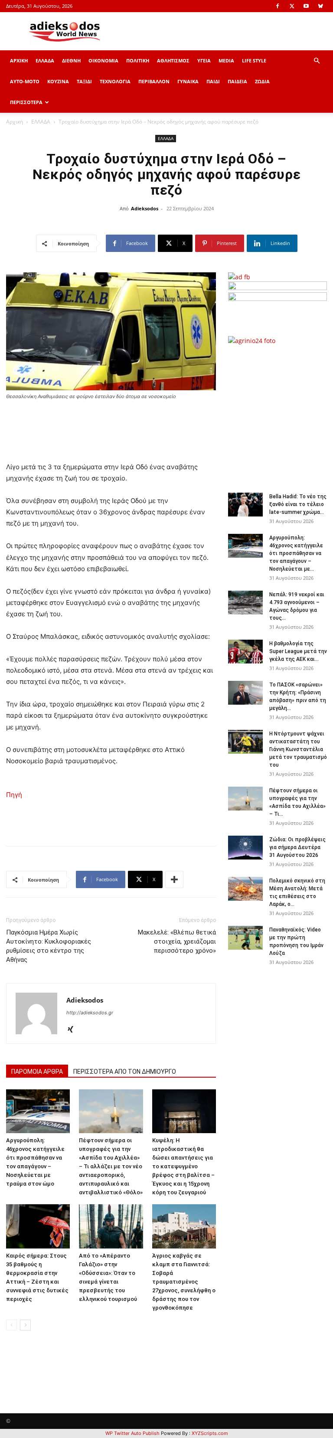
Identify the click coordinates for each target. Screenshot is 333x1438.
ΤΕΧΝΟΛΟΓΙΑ (115, 81)
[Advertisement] (280, 414)
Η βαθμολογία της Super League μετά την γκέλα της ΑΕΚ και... (298, 651)
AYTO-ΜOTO (24, 81)
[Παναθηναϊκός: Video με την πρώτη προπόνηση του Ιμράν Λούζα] (245, 938)
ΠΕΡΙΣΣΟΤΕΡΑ (26, 102)
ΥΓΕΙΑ (204, 60)
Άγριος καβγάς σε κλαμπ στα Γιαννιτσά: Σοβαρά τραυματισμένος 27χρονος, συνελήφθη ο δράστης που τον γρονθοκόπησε (183, 1281)
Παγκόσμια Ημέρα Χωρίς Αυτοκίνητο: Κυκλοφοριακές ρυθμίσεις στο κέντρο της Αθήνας (48, 946)
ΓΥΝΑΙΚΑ (188, 81)
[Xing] (73, 1030)
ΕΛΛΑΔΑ (45, 60)
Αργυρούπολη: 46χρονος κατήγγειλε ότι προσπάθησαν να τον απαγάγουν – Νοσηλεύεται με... (296, 553)
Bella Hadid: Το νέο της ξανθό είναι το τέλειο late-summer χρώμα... (297, 504)
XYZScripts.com (210, 1433)
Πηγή (14, 795)
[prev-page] (11, 1325)
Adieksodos (144, 208)
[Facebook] (277, 6)
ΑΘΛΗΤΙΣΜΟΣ (173, 60)
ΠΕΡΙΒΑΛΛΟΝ (154, 81)
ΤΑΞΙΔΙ (84, 81)
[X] (291, 6)
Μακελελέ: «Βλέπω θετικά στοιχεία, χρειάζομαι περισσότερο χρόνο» (177, 941)
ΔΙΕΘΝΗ (71, 60)
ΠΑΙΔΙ (213, 81)
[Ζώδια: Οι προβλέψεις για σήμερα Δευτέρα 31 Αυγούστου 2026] (245, 848)
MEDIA (226, 60)
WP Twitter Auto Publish (132, 1433)
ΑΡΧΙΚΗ (19, 60)
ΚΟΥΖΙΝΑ (58, 81)
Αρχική (14, 121)
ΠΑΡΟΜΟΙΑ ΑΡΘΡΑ (37, 1071)
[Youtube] (306, 6)
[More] (174, 879)
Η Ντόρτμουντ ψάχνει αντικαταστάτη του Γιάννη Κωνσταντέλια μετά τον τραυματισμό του (298, 749)
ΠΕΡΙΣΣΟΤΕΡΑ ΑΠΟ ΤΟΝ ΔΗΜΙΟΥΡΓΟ (124, 1071)
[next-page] (25, 1325)
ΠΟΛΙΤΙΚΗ (137, 60)
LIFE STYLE (254, 60)
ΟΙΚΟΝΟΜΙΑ (103, 60)
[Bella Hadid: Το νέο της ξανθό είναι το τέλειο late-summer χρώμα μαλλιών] (245, 504)
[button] (316, 61)
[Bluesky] (320, 6)
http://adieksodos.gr (89, 1013)
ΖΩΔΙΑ (262, 81)
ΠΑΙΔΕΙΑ (237, 81)
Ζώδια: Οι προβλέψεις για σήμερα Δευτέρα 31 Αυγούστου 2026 (297, 847)
